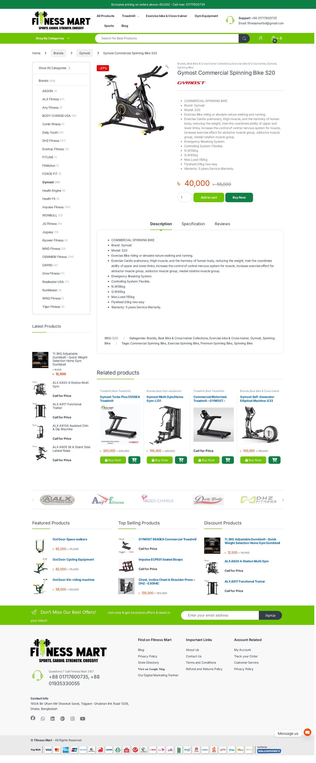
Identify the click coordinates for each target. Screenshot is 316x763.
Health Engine (53, 190)
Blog (124, 26)
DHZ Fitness (54, 140)
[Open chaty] (307, 733)
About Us (192, 650)
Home (36, 53)
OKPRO (50, 265)
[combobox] (167, 38)
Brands (58, 53)
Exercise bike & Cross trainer (166, 16)
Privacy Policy (147, 656)
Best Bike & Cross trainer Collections (208, 63)
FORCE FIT (51, 174)
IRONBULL (52, 215)
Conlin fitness (53, 124)
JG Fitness (52, 223)
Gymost (84, 53)
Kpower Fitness (55, 240)
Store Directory (148, 662)
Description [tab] (161, 224)
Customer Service (246, 662)
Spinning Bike (185, 67)
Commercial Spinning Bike (148, 343)
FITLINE (49, 157)
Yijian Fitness (53, 306)
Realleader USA (55, 282)
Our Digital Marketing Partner (158, 675)
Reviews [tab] (222, 224)
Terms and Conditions (201, 662)
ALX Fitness (53, 99)
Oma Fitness (53, 273)
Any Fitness (52, 107)
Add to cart (209, 197)
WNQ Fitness (53, 298)
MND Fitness (54, 248)
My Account (242, 650)
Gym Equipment (206, 16)
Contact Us (193, 656)
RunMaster (51, 290)
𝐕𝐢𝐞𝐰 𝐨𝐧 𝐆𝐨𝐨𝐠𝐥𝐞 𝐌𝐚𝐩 (151, 669)
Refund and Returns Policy (204, 669)
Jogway (50, 232)
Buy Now (239, 197)
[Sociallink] (33, 718)
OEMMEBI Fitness (58, 257)
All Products (105, 16)
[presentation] (283, 500)
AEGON (49, 91)
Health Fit (50, 198)
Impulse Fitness (56, 207)
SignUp (270, 615)
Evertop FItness (55, 149)
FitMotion (50, 165)
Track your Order (246, 656)
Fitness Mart (43, 740)
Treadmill (128, 16)
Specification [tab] (193, 224)
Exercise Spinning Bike (183, 343)
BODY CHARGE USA (59, 115)
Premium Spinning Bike (216, 343)
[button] (167, 66)
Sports (109, 26)
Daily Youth (53, 132)
